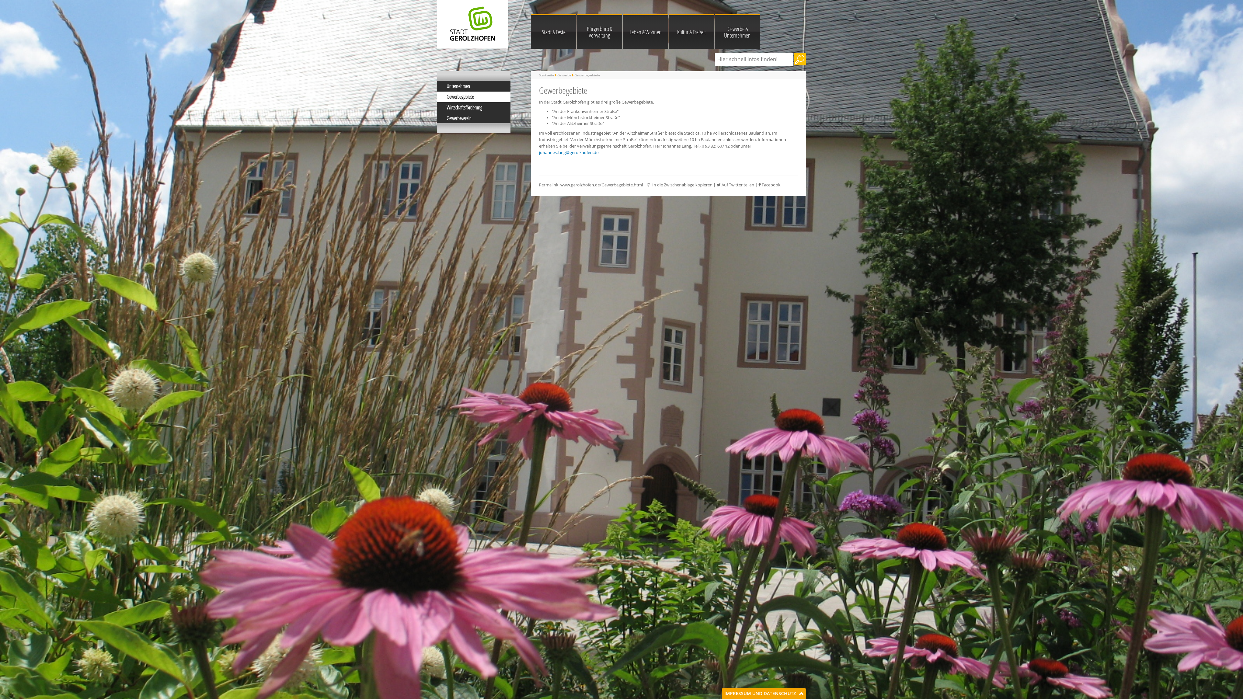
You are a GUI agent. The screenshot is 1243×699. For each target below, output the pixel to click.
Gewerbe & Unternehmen (737, 32)
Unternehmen (458, 86)
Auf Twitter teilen (737, 185)
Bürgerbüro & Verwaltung (599, 32)
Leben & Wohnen (646, 32)
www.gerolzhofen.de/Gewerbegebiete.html (601, 185)
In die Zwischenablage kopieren (681, 185)
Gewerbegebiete (460, 96)
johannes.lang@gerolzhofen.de (569, 152)
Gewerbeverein (459, 118)
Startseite (546, 75)
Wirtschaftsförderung (464, 107)
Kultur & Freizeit (691, 32)
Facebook (770, 185)
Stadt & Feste (554, 32)
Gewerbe (564, 75)
